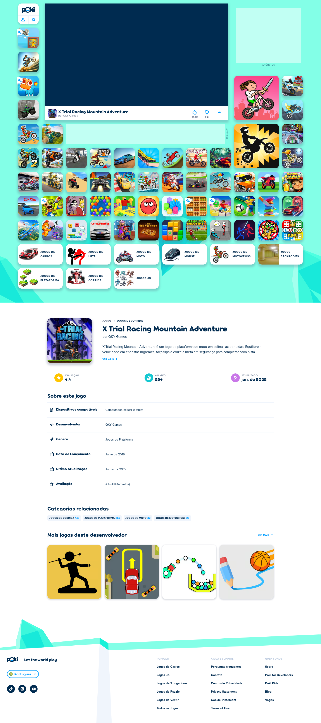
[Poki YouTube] (34, 689)
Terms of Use (220, 708)
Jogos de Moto (137, 518)
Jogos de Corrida (130, 321)
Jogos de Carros (168, 666)
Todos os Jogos (167, 708)
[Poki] (28, 10)
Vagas (269, 700)
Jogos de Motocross (172, 518)
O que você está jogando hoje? (33, 20)
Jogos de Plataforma (102, 518)
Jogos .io (163, 675)
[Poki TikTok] (11, 689)
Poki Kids (271, 683)
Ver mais (108, 359)
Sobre (269, 666)
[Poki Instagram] (22, 689)
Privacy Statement (224, 691)
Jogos (107, 321)
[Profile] (23, 20)
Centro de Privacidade (226, 683)
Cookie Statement (223, 700)
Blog (268, 691)
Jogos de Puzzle (168, 691)
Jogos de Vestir (168, 700)
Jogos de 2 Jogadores (172, 683)
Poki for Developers (279, 675)
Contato (216, 675)
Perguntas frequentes (226, 666)
